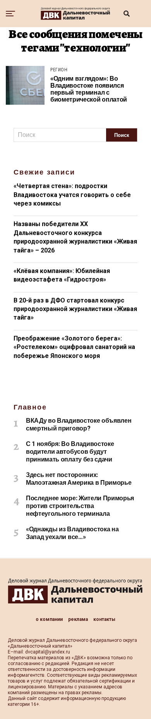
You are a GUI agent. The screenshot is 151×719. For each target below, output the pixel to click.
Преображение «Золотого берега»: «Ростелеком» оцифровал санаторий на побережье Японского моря (74, 347)
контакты (104, 619)
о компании (49, 619)
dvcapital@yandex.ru (47, 652)
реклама (78, 619)
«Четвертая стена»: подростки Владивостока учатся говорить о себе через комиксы (72, 194)
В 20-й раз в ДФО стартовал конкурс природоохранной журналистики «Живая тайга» (75, 309)
